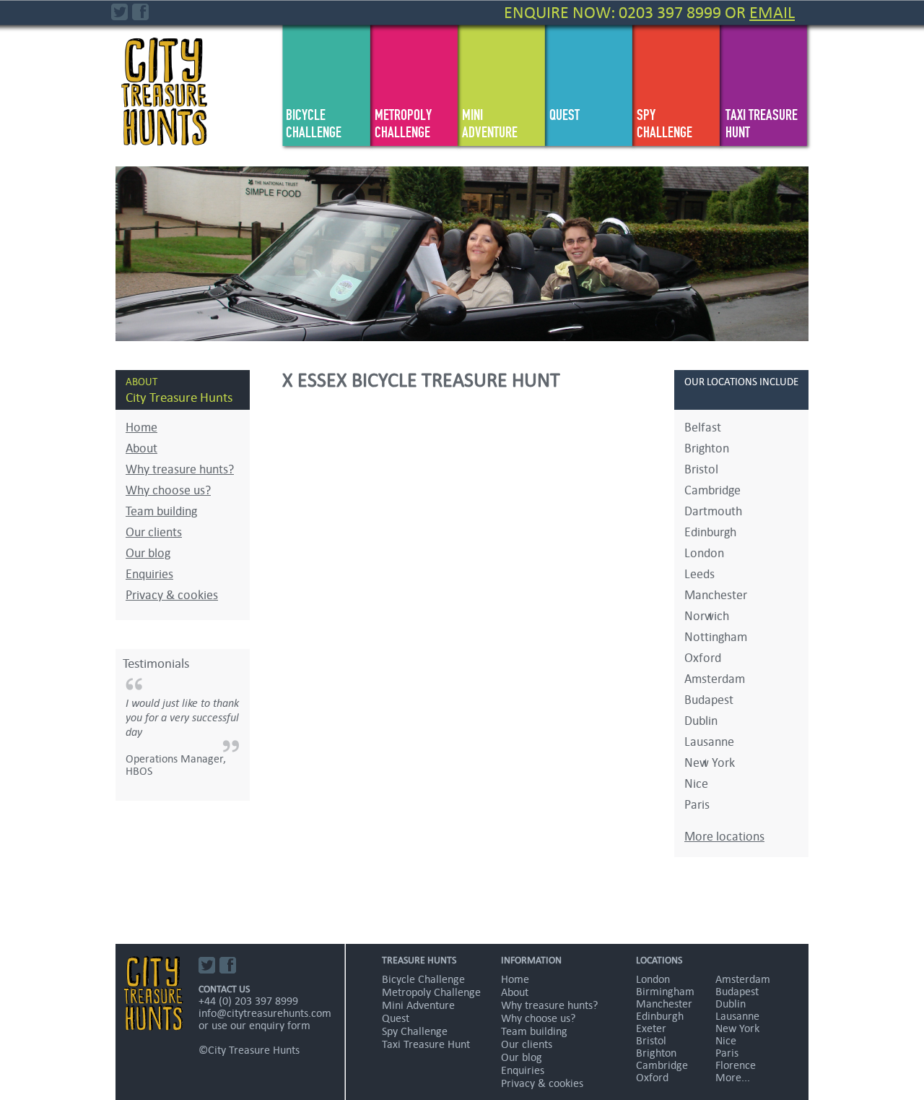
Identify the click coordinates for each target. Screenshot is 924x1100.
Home (141, 427)
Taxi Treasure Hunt (761, 123)
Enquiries (149, 574)
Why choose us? (168, 490)
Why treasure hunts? (180, 469)
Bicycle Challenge (313, 123)
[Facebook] (141, 13)
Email (772, 13)
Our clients (154, 532)
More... (732, 1077)
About (141, 448)
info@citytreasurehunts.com (265, 1013)
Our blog (148, 553)
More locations (724, 836)
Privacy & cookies (172, 595)
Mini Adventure (490, 123)
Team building (161, 511)
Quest (564, 115)
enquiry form (279, 1025)
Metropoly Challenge (403, 123)
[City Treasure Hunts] (165, 74)
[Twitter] (119, 13)
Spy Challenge (664, 123)
